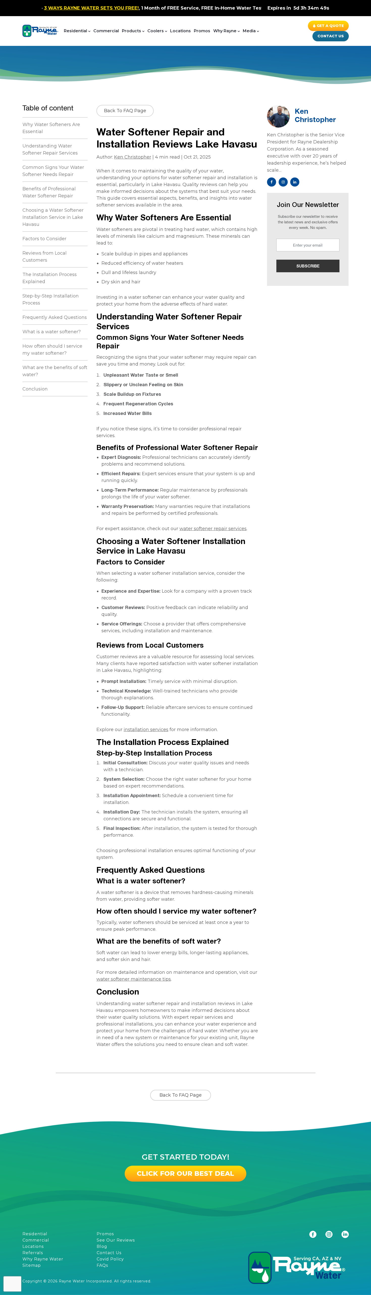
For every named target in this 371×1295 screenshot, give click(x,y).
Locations (180, 30)
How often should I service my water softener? (52, 349)
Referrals (32, 1252)
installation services (146, 729)
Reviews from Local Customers (44, 256)
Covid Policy (110, 1259)
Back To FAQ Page (125, 110)
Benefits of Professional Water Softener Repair (49, 192)
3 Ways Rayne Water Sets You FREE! (52, 8)
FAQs (102, 1265)
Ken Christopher (132, 157)
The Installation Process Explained (49, 278)
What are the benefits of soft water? (54, 371)
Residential (75, 30)
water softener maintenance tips (133, 979)
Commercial (106, 30)
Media (249, 30)
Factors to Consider (44, 239)
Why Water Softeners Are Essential (51, 128)
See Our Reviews (116, 1240)
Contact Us (330, 36)
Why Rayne (224, 30)
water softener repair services (213, 528)
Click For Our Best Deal (185, 1173)
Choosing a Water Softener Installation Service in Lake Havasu (53, 217)
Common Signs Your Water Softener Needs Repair (53, 171)
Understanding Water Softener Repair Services (50, 149)
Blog (102, 1246)
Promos (202, 30)
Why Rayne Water (42, 1259)
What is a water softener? (51, 332)
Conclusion (35, 389)
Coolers (155, 30)
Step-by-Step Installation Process (50, 299)
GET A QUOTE (330, 25)
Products (131, 30)
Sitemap (31, 1265)
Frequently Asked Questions (54, 317)
